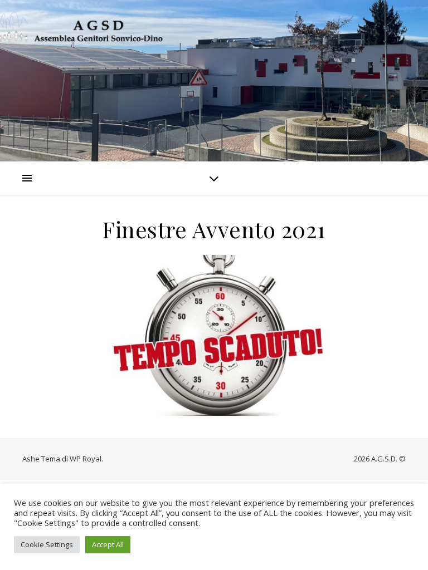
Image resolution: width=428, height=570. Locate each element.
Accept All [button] (108, 544)
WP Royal (85, 459)
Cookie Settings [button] (47, 544)
